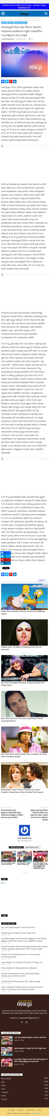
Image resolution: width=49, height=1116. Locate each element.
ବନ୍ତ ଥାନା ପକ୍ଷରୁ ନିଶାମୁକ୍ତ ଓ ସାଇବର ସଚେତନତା (8, 863)
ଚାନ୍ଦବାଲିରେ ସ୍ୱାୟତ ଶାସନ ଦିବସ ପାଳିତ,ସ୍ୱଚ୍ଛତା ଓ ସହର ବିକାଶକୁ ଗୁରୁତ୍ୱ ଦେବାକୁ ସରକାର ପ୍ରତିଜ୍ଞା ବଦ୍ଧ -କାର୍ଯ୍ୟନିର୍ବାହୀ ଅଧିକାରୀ (40, 865)
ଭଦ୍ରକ (3, 1085)
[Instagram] (27, 1022)
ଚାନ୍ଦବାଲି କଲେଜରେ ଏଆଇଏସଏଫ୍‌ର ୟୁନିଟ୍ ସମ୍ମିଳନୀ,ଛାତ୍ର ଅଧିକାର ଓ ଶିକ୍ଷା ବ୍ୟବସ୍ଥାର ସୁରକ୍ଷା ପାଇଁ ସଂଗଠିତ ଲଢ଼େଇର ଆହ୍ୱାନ (24, 947)
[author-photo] (24, 830)
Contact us (20, 1110)
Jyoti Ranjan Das (8, 39)
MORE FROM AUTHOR (32, 847)
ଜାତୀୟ (3, 1089)
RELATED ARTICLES (16, 847)
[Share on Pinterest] (11, 81)
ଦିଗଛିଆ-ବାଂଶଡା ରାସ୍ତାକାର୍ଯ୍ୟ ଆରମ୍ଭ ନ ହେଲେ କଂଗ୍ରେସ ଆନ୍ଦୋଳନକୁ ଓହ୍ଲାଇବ (20, 955)
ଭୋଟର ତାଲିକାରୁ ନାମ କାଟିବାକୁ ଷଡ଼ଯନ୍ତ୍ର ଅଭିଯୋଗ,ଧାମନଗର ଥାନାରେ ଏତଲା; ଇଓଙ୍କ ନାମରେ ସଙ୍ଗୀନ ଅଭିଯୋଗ (22, 988)
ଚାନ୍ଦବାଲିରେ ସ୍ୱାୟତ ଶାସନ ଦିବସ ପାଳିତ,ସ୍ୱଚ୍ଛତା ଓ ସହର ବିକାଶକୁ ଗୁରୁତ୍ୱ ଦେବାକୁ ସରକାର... (31, 1060)
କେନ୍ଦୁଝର (4, 1099)
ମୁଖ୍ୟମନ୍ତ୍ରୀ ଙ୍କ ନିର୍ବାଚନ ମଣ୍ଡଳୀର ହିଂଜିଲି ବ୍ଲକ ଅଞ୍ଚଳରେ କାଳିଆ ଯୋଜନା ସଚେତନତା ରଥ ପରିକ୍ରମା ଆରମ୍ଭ (39, 815)
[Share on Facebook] (3, 81)
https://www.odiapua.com (24, 840)
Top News (4, 1092)
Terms (39, 1110)
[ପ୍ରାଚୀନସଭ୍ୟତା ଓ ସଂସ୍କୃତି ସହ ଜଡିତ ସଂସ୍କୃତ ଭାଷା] (24, 856)
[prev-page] (23, 872)
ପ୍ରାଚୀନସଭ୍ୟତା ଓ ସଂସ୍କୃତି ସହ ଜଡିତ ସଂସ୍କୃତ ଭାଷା (23, 863)
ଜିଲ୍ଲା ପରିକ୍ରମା (21, 23)
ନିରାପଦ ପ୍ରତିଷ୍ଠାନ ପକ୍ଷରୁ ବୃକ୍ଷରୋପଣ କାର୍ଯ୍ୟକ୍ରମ (19, 968)
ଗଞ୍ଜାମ (10, 23)
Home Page (11, 1110)
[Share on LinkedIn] (15, 81)
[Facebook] (22, 1022)
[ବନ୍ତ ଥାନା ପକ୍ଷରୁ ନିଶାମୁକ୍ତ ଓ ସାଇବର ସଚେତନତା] (8, 856)
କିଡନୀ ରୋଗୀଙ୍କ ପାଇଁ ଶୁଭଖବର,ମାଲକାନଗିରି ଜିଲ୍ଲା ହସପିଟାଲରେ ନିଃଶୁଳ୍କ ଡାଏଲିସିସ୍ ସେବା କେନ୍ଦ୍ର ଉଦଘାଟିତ (12, 813)
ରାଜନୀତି (3, 1096)
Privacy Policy (30, 1110)
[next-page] (26, 872)
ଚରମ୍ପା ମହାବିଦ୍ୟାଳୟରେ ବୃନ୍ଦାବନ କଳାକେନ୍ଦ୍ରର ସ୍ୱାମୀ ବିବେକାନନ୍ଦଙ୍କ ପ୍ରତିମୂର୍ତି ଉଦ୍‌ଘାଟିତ (20, 974)
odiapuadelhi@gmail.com (29, 1018)
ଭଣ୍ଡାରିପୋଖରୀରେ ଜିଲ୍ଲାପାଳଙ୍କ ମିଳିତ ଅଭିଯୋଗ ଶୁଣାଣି (20, 981)
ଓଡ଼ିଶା (10, 19)
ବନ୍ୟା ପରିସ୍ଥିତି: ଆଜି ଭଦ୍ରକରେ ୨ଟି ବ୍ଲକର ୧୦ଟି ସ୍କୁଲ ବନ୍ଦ (22, 962)
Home (3, 19)
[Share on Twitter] (7, 81)
